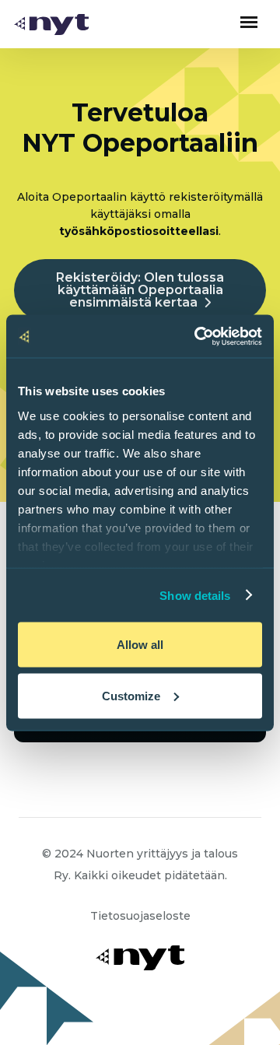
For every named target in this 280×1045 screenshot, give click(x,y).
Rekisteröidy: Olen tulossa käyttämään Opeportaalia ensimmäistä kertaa (140, 290)
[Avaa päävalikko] (249, 22)
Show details (194, 594)
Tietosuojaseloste (140, 916)
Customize (131, 695)
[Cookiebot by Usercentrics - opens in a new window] (197, 336)
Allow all (140, 644)
